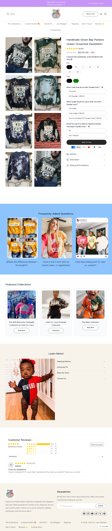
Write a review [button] (97, 445)
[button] (10, 14)
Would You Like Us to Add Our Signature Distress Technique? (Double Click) (86, 125)
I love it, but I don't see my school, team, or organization (56, 263)
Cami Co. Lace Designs (97, 522)
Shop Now (21, 330)
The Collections (11, 522)
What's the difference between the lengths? (21, 263)
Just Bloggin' (55, 522)
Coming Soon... (37, 527)
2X (98, 67)
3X (70, 72)
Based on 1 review (15, 446)
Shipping (67, 522)
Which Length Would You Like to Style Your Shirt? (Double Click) (84, 103)
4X (78, 72)
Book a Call (90, 14)
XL (90, 67)
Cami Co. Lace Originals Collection (56, 323)
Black (69, 81)
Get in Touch (10, 527)
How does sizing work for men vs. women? (90, 263)
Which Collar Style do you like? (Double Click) (86, 87)
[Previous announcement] (40, 3)
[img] (20, 463)
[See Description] (102, 87)
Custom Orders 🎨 (28, 522)
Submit (100, 506)
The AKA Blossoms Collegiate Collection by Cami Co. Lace (21, 323)
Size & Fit (43, 522)
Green (76, 81)
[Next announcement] (72, 3)
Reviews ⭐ (23, 527)
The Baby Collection (90, 321)
